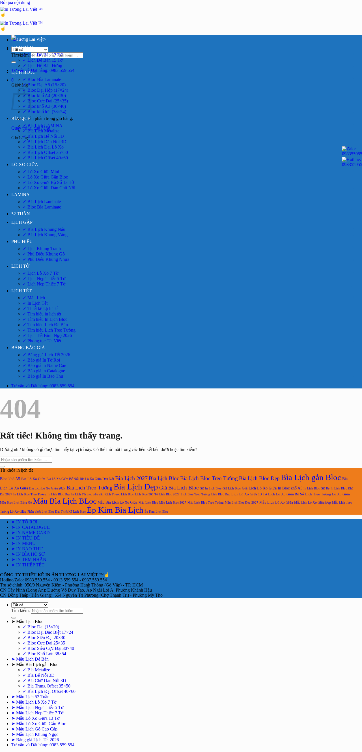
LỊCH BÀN (22, 47)
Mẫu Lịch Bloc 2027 (172, 502)
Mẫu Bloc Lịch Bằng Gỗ (16, 502)
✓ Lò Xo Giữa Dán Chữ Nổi (49, 187)
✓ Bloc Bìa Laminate (42, 79)
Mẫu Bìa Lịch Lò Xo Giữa (117, 502)
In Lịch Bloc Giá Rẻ (316, 488)
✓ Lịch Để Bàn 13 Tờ (43, 54)
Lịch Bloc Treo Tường (195, 494)
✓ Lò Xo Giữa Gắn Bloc (45, 177)
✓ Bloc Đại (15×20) (41, 626)
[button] (12, 80)
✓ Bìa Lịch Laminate (42, 201)
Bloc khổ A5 (10, 479)
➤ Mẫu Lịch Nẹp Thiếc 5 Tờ (37, 707)
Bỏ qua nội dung (15, 2)
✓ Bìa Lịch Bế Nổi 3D (43, 136)
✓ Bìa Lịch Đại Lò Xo (43, 147)
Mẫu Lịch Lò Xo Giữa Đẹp (312, 502)
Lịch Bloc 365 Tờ (146, 494)
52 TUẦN (20, 213)
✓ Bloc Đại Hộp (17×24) (45, 90)
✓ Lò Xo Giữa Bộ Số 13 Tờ (48, 182)
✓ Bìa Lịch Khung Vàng (45, 234)
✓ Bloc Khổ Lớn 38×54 (44, 653)
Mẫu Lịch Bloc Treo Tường (206, 502)
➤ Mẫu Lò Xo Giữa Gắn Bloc (38, 723)
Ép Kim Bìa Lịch (115, 510)
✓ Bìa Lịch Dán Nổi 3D (44, 141)
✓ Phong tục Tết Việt (42, 340)
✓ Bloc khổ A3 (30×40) (44, 106)
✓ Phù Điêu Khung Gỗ (44, 254)
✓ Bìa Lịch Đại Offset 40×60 (49, 691)
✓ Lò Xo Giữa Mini (41, 171)
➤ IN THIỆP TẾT (27, 564)
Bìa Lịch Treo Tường (89, 488)
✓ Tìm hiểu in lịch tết (42, 313)
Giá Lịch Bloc (232, 488)
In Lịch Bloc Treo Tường (29, 494)
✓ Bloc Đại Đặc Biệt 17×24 (48, 632)
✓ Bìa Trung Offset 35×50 (46, 686)
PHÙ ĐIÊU (22, 241)
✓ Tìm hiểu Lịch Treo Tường (49, 330)
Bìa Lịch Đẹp (136, 486)
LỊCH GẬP (22, 222)
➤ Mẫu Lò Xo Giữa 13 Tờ (35, 718)
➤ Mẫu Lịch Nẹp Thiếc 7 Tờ (37, 712)
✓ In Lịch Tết (35, 303)
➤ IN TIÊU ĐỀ (25, 538)
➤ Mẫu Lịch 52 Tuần (30, 696)
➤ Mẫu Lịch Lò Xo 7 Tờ (33, 702)
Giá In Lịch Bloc (210, 488)
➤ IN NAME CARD (30, 532)
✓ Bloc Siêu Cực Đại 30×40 (48, 648)
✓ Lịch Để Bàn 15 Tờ (43, 60)
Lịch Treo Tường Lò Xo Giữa (327, 494)
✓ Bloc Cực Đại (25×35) (45, 100)
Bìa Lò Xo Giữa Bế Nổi (62, 479)
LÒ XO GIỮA (24, 164)
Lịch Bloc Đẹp (220, 494)
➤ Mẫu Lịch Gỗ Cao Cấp (34, 729)
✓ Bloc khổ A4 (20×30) (44, 95)
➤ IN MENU (23, 543)
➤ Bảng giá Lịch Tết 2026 (35, 739)
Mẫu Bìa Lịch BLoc (64, 501)
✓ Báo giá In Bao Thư (43, 376)
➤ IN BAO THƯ (27, 548)
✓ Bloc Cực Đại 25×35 (44, 643)
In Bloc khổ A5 (290, 488)
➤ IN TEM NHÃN (28, 559)
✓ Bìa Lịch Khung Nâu (44, 229)
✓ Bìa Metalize (36, 669)
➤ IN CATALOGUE (30, 527)
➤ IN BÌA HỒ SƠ (28, 554)
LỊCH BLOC (23, 72)
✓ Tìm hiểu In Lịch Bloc (45, 319)
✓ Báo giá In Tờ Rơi (41, 360)
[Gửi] (13, 62)
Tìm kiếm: (20, 55)
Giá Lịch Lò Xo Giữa (259, 488)
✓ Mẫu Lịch (34, 297)
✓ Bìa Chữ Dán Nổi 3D (44, 680)
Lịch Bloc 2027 (169, 494)
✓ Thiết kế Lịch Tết (41, 308)
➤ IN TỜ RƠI (24, 521)
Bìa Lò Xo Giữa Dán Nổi (97, 479)
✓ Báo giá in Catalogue (44, 370)
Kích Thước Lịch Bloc (119, 494)
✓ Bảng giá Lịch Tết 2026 (46, 354)
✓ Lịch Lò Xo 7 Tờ (40, 273)
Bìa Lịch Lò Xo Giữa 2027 (47, 488)
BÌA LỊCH (21, 118)
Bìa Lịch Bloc (164, 478)
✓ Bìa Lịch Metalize (41, 130)
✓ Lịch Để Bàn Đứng (42, 65)
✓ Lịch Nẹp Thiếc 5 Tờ (44, 278)
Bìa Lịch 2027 (131, 478)
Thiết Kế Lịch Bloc (73, 511)
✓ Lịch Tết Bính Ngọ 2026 (47, 335)
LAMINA (20, 194)
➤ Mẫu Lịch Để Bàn (30, 659)
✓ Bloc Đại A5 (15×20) (44, 84)
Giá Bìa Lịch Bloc (179, 488)
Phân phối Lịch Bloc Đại (43, 511)
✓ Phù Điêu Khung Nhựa (46, 259)
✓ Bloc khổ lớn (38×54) (44, 111)
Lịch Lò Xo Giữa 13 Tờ (249, 494)
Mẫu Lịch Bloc (148, 502)
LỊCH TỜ (20, 266)
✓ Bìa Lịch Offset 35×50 (45, 152)
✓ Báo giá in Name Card (45, 365)
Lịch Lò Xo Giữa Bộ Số (286, 494)
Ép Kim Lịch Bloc (156, 511)
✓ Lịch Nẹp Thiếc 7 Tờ (44, 284)
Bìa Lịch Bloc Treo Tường (209, 478)
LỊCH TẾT (21, 290)
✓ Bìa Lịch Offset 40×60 (45, 157)
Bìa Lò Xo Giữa (33, 479)
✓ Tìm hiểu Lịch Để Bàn (45, 324)
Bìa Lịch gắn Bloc (311, 477)
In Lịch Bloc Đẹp (59, 494)
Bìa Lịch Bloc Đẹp (259, 478)
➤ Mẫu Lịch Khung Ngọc (34, 734)
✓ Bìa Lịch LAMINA (43, 125)
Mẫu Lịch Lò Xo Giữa (276, 502)
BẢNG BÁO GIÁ (28, 347)
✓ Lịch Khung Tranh (42, 248)
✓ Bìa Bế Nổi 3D (39, 675)
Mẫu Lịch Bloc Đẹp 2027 (241, 502)
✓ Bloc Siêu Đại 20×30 (44, 637)
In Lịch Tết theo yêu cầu (87, 494)
